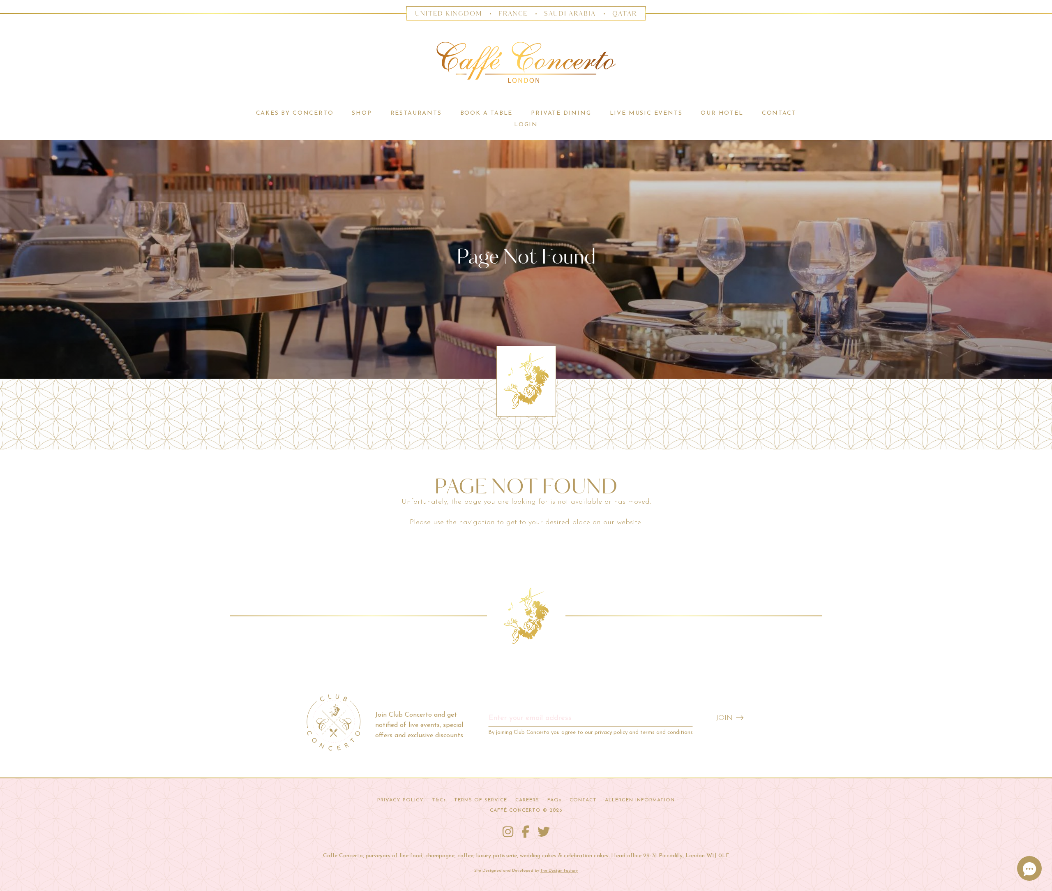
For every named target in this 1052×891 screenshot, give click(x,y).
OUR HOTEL (722, 113)
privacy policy (611, 732)
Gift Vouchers (362, 136)
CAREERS (527, 800)
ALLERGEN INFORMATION (640, 800)
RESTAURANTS (416, 113)
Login (526, 125)
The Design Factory (559, 870)
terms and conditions (666, 732)
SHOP (361, 113)
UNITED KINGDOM (448, 14)
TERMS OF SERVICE (480, 800)
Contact (779, 113)
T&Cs (439, 800)
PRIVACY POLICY (400, 800)
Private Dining (561, 113)
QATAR (624, 14)
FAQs (554, 800)
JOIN (724, 718)
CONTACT (583, 800)
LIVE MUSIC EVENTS (646, 113)
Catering (294, 136)
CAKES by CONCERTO (295, 113)
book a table (486, 113)
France (513, 14)
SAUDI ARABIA (570, 14)
